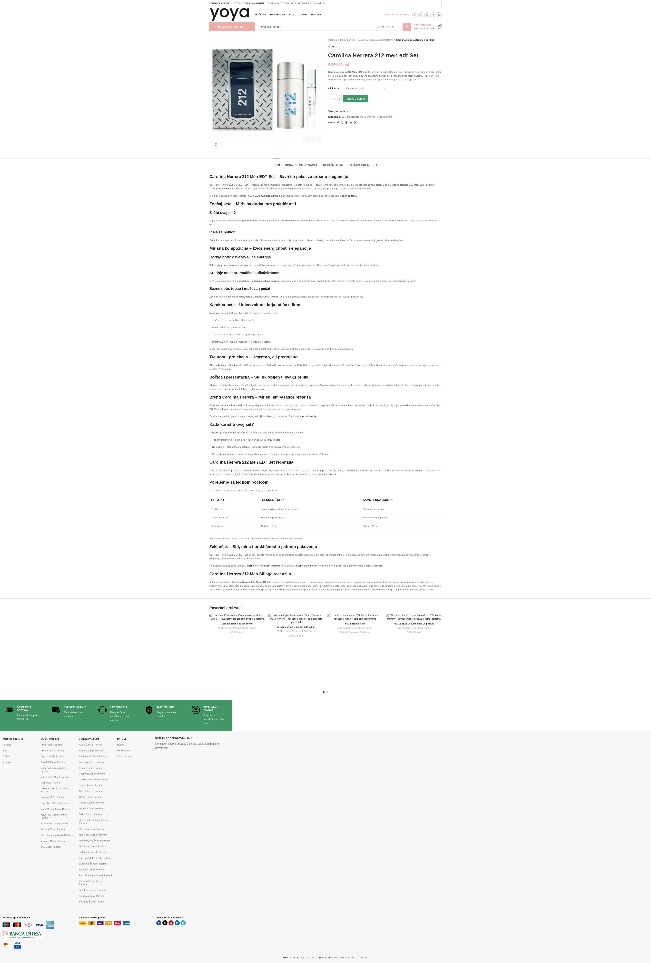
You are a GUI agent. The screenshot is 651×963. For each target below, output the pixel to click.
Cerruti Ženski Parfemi (91, 791)
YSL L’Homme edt (355, 623)
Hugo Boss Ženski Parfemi (93, 834)
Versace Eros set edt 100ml (237, 623)
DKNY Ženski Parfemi (90, 814)
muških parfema (348, 195)
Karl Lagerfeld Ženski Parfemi (95, 858)
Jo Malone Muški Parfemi (54, 823)
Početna (332, 39)
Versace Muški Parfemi (244, 628)
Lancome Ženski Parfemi (92, 863)
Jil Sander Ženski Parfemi (92, 846)
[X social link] (420, 14)
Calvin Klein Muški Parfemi (55, 777)
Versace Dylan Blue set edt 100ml (296, 627)
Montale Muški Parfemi (53, 829)
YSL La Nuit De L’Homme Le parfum (413, 623)
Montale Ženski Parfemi (91, 869)
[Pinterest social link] (426, 14)
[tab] (276, 163)
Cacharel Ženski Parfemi (92, 773)
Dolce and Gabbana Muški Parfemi (55, 790)
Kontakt (7, 762)
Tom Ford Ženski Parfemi (92, 890)
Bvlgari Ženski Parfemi (91, 768)
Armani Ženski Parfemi (91, 750)
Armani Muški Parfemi (52, 750)
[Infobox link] (424, 26)
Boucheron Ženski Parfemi (93, 756)
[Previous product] (329, 46)
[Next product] (336, 46)
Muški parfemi (347, 39)
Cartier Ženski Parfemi (91, 785)
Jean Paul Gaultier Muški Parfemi (54, 816)
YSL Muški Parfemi (362, 628)
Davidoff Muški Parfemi (53, 762)
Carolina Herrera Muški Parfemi (376, 39)
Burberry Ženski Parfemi (92, 762)
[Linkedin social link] (433, 14)
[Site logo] (229, 14)
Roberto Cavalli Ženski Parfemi (91, 883)
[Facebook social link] (414, 14)
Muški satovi (123, 750)
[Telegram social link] (439, 14)
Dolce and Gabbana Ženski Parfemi (93, 822)
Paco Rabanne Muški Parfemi (57, 835)
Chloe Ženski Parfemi (90, 797)
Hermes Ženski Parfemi (91, 829)
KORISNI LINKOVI (13, 739)
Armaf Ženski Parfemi (90, 744)
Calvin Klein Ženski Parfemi (93, 779)
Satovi (121, 739)
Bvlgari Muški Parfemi (52, 756)
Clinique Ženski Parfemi (91, 802)
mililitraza (333, 88)
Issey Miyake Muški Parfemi (56, 809)
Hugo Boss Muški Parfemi (54, 803)
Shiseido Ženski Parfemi (92, 901)
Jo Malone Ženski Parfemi (93, 852)
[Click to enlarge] (216, 145)
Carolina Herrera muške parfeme (272, 195)
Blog (5, 750)
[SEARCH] (407, 27)
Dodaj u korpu (356, 99)
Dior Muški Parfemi (51, 782)
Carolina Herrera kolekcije (303, 416)
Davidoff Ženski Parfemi (92, 808)
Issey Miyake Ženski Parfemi (94, 840)
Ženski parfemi (89, 739)
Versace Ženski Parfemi (91, 896)
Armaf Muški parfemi (52, 744)
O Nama (7, 756)
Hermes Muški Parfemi (53, 797)
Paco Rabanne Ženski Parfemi (95, 875)
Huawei (121, 744)
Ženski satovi (124, 756)
